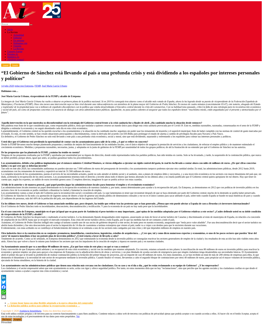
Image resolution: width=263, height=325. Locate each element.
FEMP (38, 86)
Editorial (17, 37)
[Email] (131, 296)
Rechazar (6, 319)
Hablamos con (20, 43)
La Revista (18, 48)
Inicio (10, 29)
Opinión (17, 46)
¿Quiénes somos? (15, 59)
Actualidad (18, 35)
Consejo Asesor (14, 51)
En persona (18, 40)
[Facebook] (131, 287)
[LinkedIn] (131, 277)
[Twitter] (131, 282)
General (5, 65)
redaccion (20, 86)
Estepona (29, 86)
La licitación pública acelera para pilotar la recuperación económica (43, 305)
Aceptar (17, 319)
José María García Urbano (54, 86)
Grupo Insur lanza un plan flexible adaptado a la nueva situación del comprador (50, 303)
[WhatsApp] (131, 291)
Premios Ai (12, 54)
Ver (78, 316)
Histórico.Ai (13, 57)
